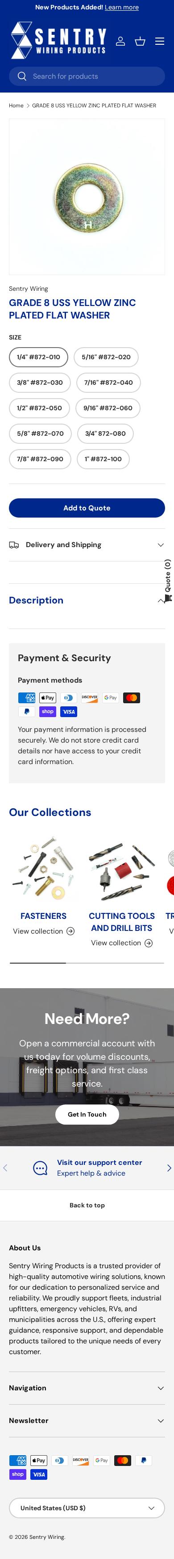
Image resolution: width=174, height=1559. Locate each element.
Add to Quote (87, 508)
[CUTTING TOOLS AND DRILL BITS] (121, 868)
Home (16, 105)
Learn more (122, 7)
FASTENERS (43, 916)
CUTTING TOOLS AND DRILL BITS (122, 921)
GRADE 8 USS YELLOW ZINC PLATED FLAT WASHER (94, 105)
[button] (140, 41)
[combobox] (87, 76)
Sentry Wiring (28, 289)
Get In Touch (87, 1114)
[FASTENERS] (43, 868)
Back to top (87, 1205)
